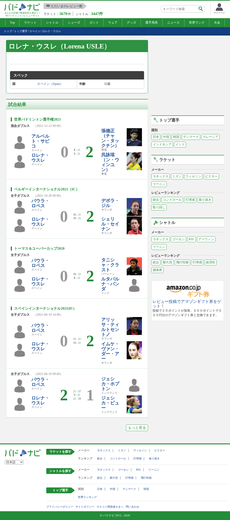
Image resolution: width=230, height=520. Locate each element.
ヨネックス (160, 176)
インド (180, 144)
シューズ (74, 22)
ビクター (211, 176)
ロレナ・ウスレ (40, 158)
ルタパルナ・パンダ (110, 283)
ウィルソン (193, 176)
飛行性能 (182, 262)
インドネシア (162, 144)
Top (12, 22)
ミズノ (177, 176)
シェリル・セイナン (110, 223)
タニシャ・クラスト (110, 264)
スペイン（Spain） (50, 84)
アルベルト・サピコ (40, 141)
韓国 (176, 137)
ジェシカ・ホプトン (110, 383)
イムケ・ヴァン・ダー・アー (110, 351)
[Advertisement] (189, 77)
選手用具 (151, 22)
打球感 (190, 199)
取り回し (159, 207)
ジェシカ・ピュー (110, 402)
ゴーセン (178, 239)
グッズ (131, 22)
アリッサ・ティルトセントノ (110, 327)
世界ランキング (87, 497)
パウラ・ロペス (40, 203)
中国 (166, 137)
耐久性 (167, 262)
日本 (156, 137)
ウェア (112, 22)
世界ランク (197, 22)
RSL (192, 239)
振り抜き (205, 199)
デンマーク (191, 137)
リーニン (159, 184)
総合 (156, 199)
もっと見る (137, 428)
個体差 (157, 270)
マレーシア (210, 137)
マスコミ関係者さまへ (110, 506)
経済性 (210, 262)
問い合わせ (132, 506)
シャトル (52, 22)
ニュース (173, 22)
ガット (94, 22)
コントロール (172, 199)
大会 (217, 22)
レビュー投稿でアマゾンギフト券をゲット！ (187, 304)
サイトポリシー (84, 506)
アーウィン (206, 239)
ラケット (30, 22)
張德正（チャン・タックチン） (110, 138)
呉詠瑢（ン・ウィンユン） (110, 162)
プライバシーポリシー (59, 506)
